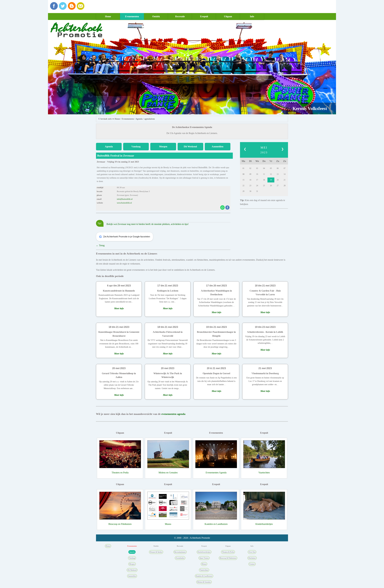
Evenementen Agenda (216, 472)
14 (284, 174)
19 (271, 180)
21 (284, 180)
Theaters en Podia (120, 472)
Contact (252, 564)
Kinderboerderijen (264, 524)
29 (243, 191)
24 (257, 186)
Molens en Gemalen (168, 472)
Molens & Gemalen (204, 582)
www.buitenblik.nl (124, 203)
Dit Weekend (190, 146)
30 (250, 191)
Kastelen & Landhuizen (204, 576)
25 (264, 186)
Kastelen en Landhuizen (216, 524)
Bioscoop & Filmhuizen (228, 558)
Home (108, 16)
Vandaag (136, 146)
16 (250, 180)
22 (243, 186)
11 (264, 174)
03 (257, 168)
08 (243, 174)
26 (271, 186)
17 (257, 180)
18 (264, 180)
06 (278, 168)
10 (257, 174)
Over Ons (252, 552)
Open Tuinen (204, 558)
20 (278, 180)
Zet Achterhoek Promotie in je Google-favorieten (124, 237)
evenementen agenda (173, 413)
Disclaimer (252, 558)
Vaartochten (264, 472)
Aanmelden (217, 146)
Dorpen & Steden (156, 552)
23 (250, 186)
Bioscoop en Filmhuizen (120, 524)
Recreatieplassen (180, 552)
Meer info (119, 308)
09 (250, 174)
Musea (168, 524)
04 (264, 168)
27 (278, 186)
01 (243, 168)
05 (271, 168)
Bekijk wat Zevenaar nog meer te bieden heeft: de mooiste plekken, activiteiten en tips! (147, 224)
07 (284, 168)
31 (257, 191)
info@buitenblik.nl (125, 199)
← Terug (100, 245)
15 (243, 180)
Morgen (163, 146)
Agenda (139, 119)
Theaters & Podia (228, 552)
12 (271, 174)
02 (250, 168)
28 (284, 186)
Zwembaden (180, 558)
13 (278, 174)
